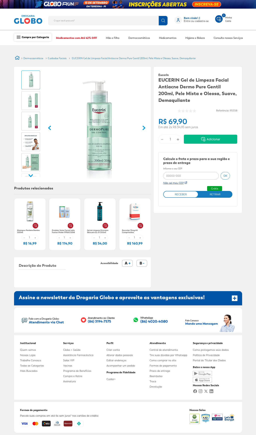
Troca (153, 381)
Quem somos (28, 350)
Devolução (156, 386)
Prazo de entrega (160, 371)
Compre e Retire (72, 376)
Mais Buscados (28, 371)
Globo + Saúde (71, 350)
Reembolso (156, 376)
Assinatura (69, 381)
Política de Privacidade (206, 355)
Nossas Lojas (27, 355)
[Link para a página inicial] (17, 58)
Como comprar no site (163, 360)
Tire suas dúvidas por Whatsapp (168, 355)
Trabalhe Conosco (30, 360)
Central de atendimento (164, 350)
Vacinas (67, 365)
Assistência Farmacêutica (78, 355)
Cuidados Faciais (57, 58)
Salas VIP (68, 360)
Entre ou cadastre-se (196, 21)
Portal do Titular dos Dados (209, 360)
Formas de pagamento (163, 365)
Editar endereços (116, 360)
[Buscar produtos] (163, 20)
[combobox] (111, 19)
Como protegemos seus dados (211, 350)
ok (225, 175)
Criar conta (113, 350)
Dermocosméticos (33, 58)
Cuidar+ (111, 379)
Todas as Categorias (32, 365)
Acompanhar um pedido (120, 365)
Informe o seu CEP (172, 169)
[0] (219, 18)
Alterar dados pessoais (119, 355)
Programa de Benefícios (77, 371)
